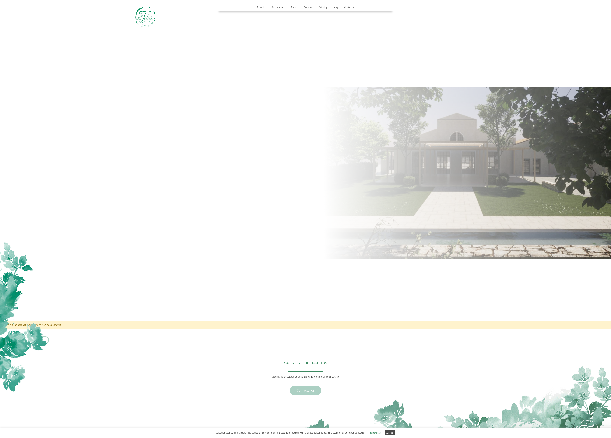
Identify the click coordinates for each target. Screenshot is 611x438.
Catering (322, 7)
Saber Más (375, 432)
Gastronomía (278, 7)
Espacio (261, 7)
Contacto (349, 7)
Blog (336, 7)
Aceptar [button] (389, 433)
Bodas (294, 7)
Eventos (308, 7)
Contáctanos (305, 390)
